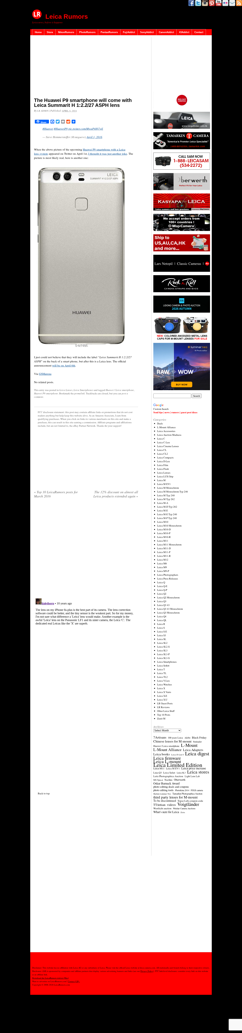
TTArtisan (159, 804)
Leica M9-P (163, 571)
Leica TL (161, 673)
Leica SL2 (162, 643)
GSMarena (45, 374)
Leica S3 (161, 635)
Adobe (187, 737)
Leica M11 (162, 540)
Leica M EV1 (164, 484)
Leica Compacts (165, 457)
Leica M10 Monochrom (169, 525)
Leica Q (161, 582)
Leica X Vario (164, 692)
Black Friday (199, 737)
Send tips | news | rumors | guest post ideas (175, 412)
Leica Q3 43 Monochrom (170, 608)
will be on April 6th (63, 365)
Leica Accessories (166, 431)
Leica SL (161, 639)
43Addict (184, 32)
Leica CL (162, 450)
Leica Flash (163, 469)
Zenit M (161, 718)
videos (171, 804)
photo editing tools (163, 790)
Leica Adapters (193, 750)
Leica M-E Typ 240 (167, 514)
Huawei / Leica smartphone (120, 390)
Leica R (161, 624)
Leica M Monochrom (168, 487)
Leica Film (162, 465)
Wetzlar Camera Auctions (184, 808)
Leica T (161, 669)
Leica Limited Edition (177, 765)
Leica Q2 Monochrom (168, 597)
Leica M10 (162, 521)
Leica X (161, 688)
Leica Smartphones (83, 390)
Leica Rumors (66, 16)
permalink (79, 393)
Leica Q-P (162, 590)
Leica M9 (162, 567)
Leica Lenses (65, 390)
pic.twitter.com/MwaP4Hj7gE (85, 128)
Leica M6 (162, 563)
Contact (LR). (74, 981)
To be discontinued (164, 800)
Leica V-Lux (163, 680)
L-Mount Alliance (166, 427)
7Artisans (159, 737)
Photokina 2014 (182, 790)
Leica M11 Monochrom (169, 544)
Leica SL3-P (163, 654)
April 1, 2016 (94, 137)
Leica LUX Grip (165, 476)
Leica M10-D (164, 529)
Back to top (44, 793)
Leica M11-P (163, 552)
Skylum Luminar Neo (162, 793)
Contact (198, 32)
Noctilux (168, 779)
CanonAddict (166, 32)
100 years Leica (175, 737)
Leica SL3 (162, 650)
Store (50, 32)
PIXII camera (197, 790)
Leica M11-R (164, 556)
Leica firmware (167, 758)
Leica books (161, 754)
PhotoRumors (87, 32)
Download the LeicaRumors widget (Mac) (50, 977)
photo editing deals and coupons (171, 786)
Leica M (161, 480)
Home (38, 32)
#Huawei (48, 128)
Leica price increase (193, 768)
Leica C (161, 438)
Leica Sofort (163, 665)
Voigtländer (188, 804)
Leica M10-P (163, 533)
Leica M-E (162, 510)
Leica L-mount (167, 761)
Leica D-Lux (163, 461)
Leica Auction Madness (169, 435)
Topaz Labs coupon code (190, 800)
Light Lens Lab (192, 776)
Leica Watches (164, 684)
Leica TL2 (162, 677)
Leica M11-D (164, 548)
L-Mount (189, 745)
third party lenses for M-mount (175, 797)
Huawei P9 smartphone (46, 393)
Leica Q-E (162, 586)
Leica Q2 (161, 593)
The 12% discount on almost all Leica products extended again (115, 494)
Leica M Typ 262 (166, 499)
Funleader (197, 741)
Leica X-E (162, 695)
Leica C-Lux (163, 442)
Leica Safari (169, 772)
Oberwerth (179, 779)
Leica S (161, 627)
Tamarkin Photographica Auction (187, 793)
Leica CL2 (162, 453)
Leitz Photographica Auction (168, 776)
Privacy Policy (146, 971)
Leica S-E (162, 631)
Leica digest (197, 753)
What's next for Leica (166, 812)
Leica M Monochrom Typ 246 (172, 491)
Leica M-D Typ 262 (167, 506)
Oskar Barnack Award (166, 783)
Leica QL (162, 620)
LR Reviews (163, 707)
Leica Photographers (167, 574)
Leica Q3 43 (163, 605)
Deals (160, 423)
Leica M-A (162, 503)
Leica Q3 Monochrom (168, 612)
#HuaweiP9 (61, 128)
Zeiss (183, 812)
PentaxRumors (109, 32)
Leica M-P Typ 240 (167, 518)
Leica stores (198, 772)
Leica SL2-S (163, 646)
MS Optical (158, 780)
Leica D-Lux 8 (177, 754)
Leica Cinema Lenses (168, 446)
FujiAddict (129, 32)
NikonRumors (66, 32)
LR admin (42, 110)
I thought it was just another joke (107, 153)
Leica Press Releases (167, 578)
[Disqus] (86, 644)
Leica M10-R (164, 537)
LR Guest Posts (165, 703)
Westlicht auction (162, 808)
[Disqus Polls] (86, 549)
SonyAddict (147, 32)
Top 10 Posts (163, 714)
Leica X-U (162, 699)
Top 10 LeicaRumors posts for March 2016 (56, 494)
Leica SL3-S (163, 658)
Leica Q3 (161, 601)
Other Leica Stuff (166, 711)
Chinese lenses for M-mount (172, 741)
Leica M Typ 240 (166, 495)
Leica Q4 (161, 616)
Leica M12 (162, 559)
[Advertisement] (86, 67)
